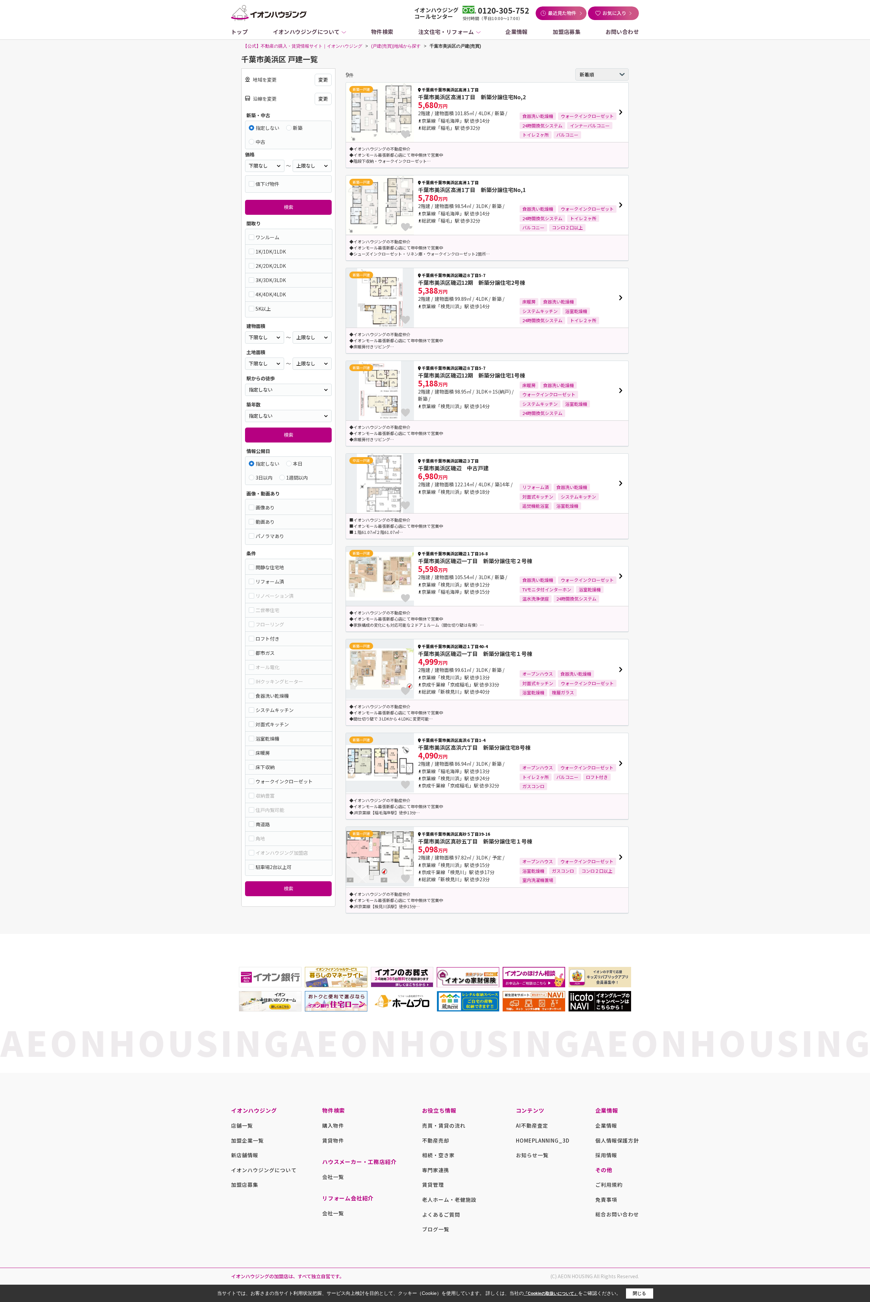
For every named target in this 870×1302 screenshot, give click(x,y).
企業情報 (516, 32)
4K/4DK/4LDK (271, 294)
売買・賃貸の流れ (444, 1125)
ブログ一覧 (435, 1229)
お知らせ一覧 (532, 1155)
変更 (323, 79)
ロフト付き (267, 638)
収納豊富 (265, 795)
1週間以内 (297, 477)
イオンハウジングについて (306, 32)
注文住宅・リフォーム (446, 32)
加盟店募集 (566, 32)
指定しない (267, 127)
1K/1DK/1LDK (271, 251)
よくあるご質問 (441, 1214)
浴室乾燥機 (267, 738)
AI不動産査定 (532, 1125)
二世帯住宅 (267, 610)
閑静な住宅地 (270, 567)
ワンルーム (267, 237)
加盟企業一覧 (247, 1140)
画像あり (265, 507)
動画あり (265, 521)
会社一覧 (333, 1176)
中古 (260, 141)
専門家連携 (435, 1170)
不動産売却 (435, 1140)
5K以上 (263, 308)
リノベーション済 (275, 595)
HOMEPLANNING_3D (543, 1140)
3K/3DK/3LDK (271, 280)
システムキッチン (275, 710)
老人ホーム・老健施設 (449, 1199)
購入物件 (333, 1125)
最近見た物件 (562, 13)
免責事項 (606, 1199)
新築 (297, 127)
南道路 (263, 824)
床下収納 (265, 767)
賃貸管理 (433, 1184)
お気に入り (614, 13)
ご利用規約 (609, 1184)
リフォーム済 (270, 581)
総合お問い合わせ (617, 1214)
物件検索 (382, 32)
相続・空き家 (438, 1155)
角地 (260, 838)
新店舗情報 (244, 1155)
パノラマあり (270, 536)
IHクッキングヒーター (279, 681)
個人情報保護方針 (617, 1140)
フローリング (270, 624)
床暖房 (263, 752)
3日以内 (264, 477)
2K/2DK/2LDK (271, 265)
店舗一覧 (242, 1125)
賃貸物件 (333, 1140)
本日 (297, 463)
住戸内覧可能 (270, 809)
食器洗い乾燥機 (272, 695)
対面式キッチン (272, 724)
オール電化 (267, 667)
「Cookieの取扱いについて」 (551, 1293)
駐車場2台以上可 (274, 867)
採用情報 (606, 1155)
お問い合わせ (622, 32)
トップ (239, 32)
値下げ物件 (267, 183)
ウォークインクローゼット (284, 781)
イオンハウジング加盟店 (282, 852)
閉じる (639, 1293)
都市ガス (265, 652)
